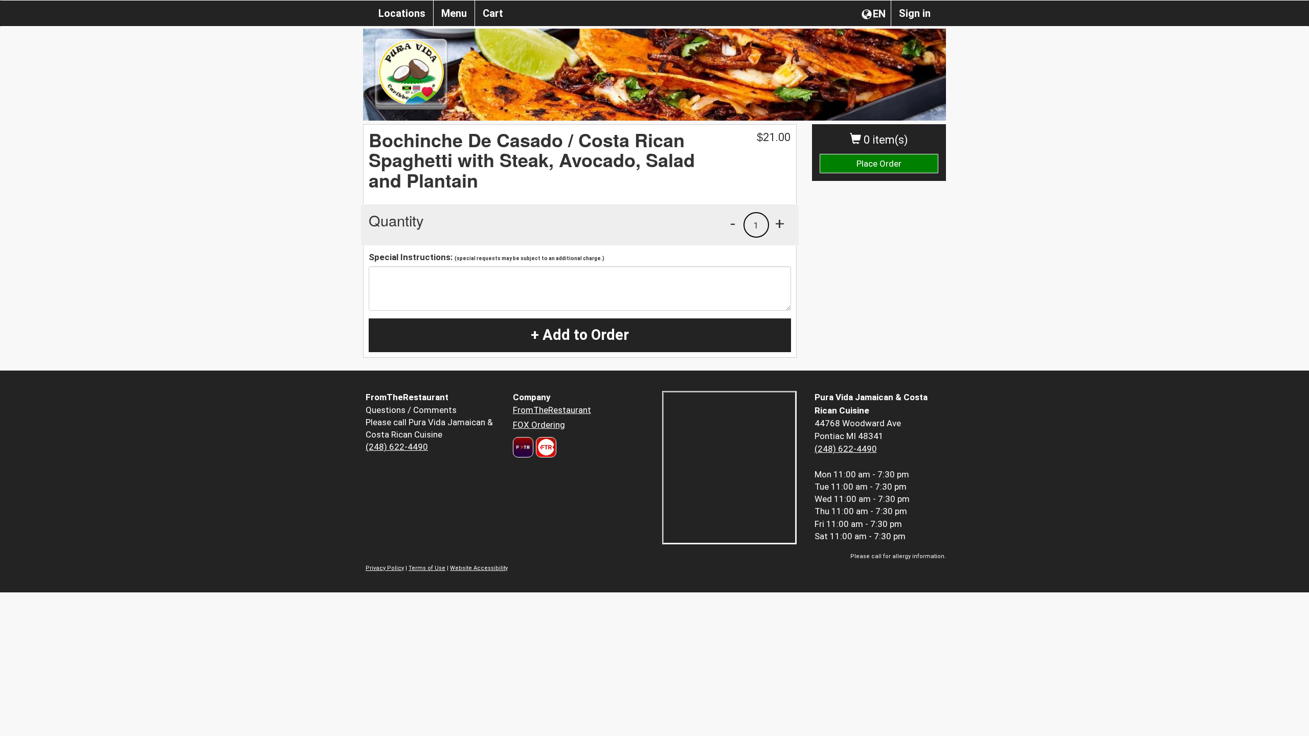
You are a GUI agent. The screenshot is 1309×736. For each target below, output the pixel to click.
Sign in (915, 13)
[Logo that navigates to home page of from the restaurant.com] (523, 447)
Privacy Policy (385, 568)
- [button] (732, 223)
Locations (401, 13)
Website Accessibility (479, 568)
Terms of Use (427, 568)
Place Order (878, 163)
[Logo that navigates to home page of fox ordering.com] (544, 447)
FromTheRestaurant (552, 410)
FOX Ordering (539, 425)
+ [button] (779, 223)
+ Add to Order (580, 334)
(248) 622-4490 (397, 447)
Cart (493, 13)
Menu (454, 13)
